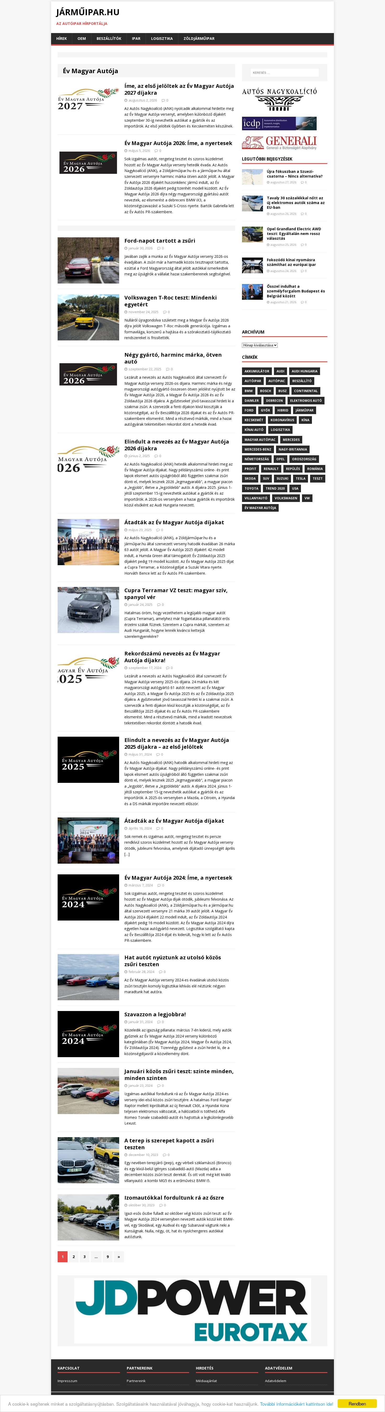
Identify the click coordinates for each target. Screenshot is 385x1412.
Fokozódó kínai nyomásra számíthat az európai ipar (291, 262)
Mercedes (291, 439)
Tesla (300, 478)
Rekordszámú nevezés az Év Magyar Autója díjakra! (172, 657)
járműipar (305, 410)
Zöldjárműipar (199, 38)
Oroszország (304, 459)
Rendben (357, 1403)
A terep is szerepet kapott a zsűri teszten (169, 1144)
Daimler (252, 400)
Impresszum (67, 1380)
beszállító (302, 381)
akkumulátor (257, 371)
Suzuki (282, 478)
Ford (249, 410)
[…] (127, 854)
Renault (271, 469)
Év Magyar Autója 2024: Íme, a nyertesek (178, 877)
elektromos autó (306, 400)
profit (250, 469)
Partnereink (136, 1380)
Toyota (251, 488)
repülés (293, 469)
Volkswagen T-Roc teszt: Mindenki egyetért (170, 301)
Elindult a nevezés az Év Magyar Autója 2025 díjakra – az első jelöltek (176, 743)
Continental (306, 391)
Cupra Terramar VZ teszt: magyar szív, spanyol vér (176, 594)
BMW (249, 391)
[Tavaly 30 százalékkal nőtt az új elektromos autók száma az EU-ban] (252, 208)
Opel (280, 459)
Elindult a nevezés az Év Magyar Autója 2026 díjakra (176, 445)
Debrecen (274, 400)
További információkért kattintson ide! (296, 1403)
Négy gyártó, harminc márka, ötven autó (173, 358)
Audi (280, 371)
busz (282, 391)
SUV (266, 478)
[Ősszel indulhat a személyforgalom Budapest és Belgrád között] (252, 296)
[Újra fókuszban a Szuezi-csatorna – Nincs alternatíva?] (252, 181)
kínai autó (254, 429)
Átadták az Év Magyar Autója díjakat (174, 522)
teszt (318, 478)
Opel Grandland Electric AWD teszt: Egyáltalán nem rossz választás (294, 233)
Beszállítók (109, 38)
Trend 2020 (275, 488)
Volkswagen (286, 498)
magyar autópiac (260, 439)
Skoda (250, 478)
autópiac (276, 381)
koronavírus (282, 420)
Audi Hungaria (304, 371)
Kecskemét (254, 420)
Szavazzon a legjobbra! (155, 1014)
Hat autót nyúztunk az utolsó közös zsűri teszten (172, 961)
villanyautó (256, 498)
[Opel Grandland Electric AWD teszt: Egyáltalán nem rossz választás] (252, 239)
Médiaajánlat (206, 1380)
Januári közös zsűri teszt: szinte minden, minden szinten (179, 1075)
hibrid (282, 410)
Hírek (61, 38)
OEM (82, 38)
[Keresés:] (284, 72)
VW (307, 498)
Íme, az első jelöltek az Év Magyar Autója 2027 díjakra (179, 89)
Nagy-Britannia (293, 449)
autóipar (253, 381)
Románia (315, 469)
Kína (305, 420)
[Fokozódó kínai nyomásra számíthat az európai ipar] (252, 270)
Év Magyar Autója (260, 508)
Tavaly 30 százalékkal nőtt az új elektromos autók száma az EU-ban (296, 202)
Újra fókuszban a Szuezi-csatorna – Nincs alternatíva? (295, 174)
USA (295, 488)
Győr (265, 410)
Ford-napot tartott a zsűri (159, 240)
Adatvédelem (275, 1380)
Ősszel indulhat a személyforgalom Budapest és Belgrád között (296, 291)
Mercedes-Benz (258, 449)
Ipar (136, 38)
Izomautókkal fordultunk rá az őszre (174, 1197)
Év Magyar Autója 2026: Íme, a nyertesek (178, 143)
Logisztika (162, 38)
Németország (257, 459)
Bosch (265, 391)
